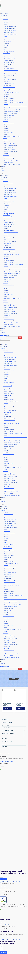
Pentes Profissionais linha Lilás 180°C (12, 111)
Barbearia (6, 94)
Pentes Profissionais (8, 100)
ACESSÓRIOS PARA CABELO (9, 87)
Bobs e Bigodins (7, 90)
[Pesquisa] (20, 337)
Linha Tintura (7, 47)
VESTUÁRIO (5, 19)
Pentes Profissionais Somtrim (10, 113)
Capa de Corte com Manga (10, 26)
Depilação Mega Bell (8, 147)
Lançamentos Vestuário (9, 39)
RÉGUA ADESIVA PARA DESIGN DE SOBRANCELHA (7, 704)
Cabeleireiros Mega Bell (9, 143)
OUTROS (5, 138)
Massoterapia (7, 153)
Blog (2, 168)
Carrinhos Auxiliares (8, 60)
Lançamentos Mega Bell (9, 149)
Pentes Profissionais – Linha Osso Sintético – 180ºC (15, 106)
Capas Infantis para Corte (9, 32)
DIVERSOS (4, 744)
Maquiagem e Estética (9, 132)
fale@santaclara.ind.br (5, 889)
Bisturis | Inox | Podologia (10, 73)
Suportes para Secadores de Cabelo (12, 164)
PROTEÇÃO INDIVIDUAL (8, 51)
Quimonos (6, 43)
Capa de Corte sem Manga (10, 30)
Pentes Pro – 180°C (8, 162)
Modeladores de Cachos (9, 158)
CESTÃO (5, 49)
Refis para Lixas (7, 81)
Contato (3, 170)
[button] (14, 173)
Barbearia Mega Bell (8, 141)
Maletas (6, 130)
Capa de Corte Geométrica (10, 28)
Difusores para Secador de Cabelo (11, 160)
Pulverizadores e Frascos (9, 115)
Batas (5, 24)
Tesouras (6, 119)
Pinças (5, 134)
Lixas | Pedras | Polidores (10, 79)
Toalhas (6, 45)
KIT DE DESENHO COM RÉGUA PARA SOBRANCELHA (19, 704)
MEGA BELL (5, 140)
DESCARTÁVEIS (6, 53)
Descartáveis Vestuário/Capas (10, 34)
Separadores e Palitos (9, 83)
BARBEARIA (5, 121)
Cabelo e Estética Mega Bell (10, 145)
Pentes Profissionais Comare (10, 107)
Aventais (6, 22)
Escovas (6, 96)
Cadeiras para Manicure (9, 58)
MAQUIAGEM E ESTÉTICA (8, 123)
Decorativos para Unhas (9, 75)
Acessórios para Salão (9, 56)
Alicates (6, 72)
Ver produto (8, 708)
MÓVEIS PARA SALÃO (7, 55)
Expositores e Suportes (9, 62)
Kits (5, 77)
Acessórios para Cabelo (9, 89)
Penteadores (7, 38)
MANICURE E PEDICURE (8, 68)
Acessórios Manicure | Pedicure (11, 70)
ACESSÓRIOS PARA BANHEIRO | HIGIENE (12, 136)
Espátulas (6, 126)
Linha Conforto (7, 41)
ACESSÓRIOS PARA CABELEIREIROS (11, 92)
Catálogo (3, 166)
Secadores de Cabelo (9, 157)
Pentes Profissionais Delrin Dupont (12, 109)
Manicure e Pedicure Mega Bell (11, 151)
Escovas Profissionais (9, 98)
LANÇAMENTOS (5, 719)
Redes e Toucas (7, 117)
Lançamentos (4, 15)
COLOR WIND (6, 155)
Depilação (6, 124)
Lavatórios (6, 66)
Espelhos (6, 128)
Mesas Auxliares (7, 64)
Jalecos (5, 36)
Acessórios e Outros (8, 21)
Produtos (3, 17)
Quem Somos (4, 13)
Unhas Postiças (7, 85)
